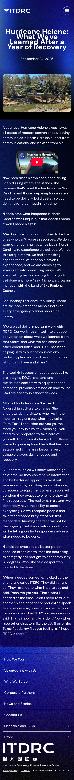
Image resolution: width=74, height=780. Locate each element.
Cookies (25, 770)
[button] (67, 10)
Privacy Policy (10, 770)
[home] (16, 11)
